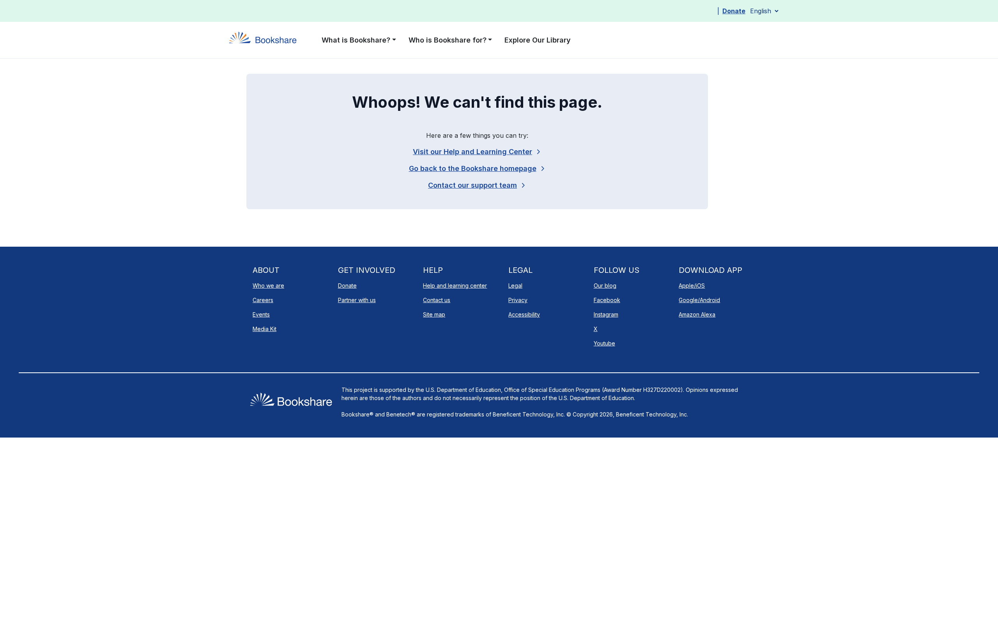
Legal (515, 285)
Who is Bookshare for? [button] (448, 40)
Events (261, 314)
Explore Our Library (537, 40)
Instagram (606, 314)
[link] (477, 185)
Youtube (604, 343)
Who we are (268, 285)
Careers (263, 300)
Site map (434, 314)
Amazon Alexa (697, 314)
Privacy (517, 300)
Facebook (607, 300)
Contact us (436, 300)
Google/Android (699, 300)
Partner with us (357, 300)
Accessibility (524, 314)
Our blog (605, 285)
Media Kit (264, 329)
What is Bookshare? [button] (356, 40)
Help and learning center (455, 285)
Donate (733, 11)
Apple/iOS (692, 285)
